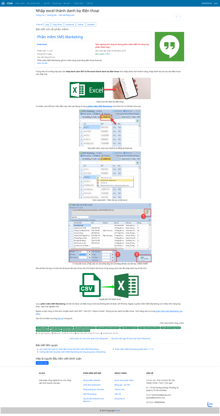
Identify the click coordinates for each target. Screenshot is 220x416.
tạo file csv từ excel (43, 330)
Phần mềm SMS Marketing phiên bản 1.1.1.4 (134, 349)
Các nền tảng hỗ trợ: (46, 57)
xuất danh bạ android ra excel (84, 328)
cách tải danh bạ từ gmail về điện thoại (75, 330)
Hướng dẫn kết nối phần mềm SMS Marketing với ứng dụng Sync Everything (72, 352)
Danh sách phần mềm (124, 380)
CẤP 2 (107, 54)
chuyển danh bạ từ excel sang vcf (60, 328)
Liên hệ (90, 3)
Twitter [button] (80, 24)
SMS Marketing (89, 394)
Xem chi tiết (42, 63)
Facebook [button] (70, 24)
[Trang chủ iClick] (3, 3)
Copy (47, 24)
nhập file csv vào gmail (129, 328)
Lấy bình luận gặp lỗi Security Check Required (130, 338)
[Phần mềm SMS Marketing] (169, 46)
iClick (118, 410)
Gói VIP (47, 3)
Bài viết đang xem (67, 15)
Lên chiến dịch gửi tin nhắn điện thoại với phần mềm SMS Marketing (69, 349)
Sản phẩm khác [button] (33, 3)
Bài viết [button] (67, 3)
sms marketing (42, 328)
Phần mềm (20, 3)
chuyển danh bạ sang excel (170, 328)
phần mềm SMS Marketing (100, 106)
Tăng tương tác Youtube (93, 389)
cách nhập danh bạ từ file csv (149, 328)
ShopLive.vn (120, 398)
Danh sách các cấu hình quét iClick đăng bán (89, 338)
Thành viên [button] (78, 3)
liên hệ (60, 318)
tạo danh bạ (56, 330)
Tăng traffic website (91, 380)
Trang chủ (40, 15)
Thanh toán (57, 3)
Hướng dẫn (52, 15)
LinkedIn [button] (91, 24)
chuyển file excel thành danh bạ (108, 328)
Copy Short (57, 24)
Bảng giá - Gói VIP (122, 385)
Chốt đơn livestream (92, 385)
